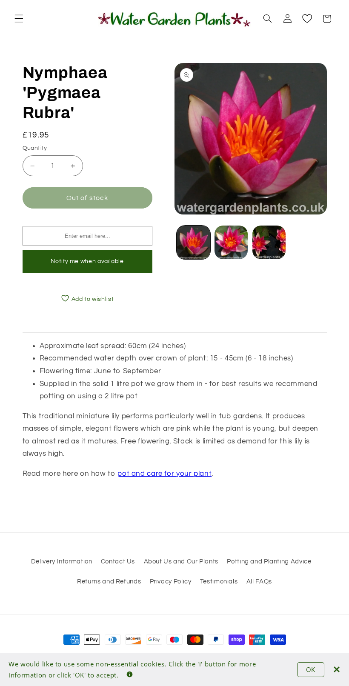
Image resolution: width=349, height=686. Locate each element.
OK (310, 669)
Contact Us (118, 561)
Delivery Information (61, 561)
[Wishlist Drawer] (307, 19)
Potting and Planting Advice (269, 561)
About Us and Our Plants (181, 561)
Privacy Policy (171, 581)
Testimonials (219, 581)
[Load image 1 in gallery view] (193, 242)
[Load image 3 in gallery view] (269, 242)
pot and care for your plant (164, 473)
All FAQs (259, 581)
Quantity (35, 148)
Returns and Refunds (109, 581)
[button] (19, 19)
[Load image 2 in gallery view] (231, 242)
